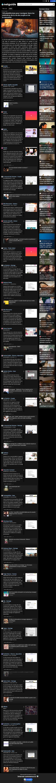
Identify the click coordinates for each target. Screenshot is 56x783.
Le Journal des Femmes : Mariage (12, 425)
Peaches (42, 161)
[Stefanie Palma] (31, 286)
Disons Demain (7, 328)
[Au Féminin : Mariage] (31, 269)
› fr (6, 67)
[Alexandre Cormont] (31, 473)
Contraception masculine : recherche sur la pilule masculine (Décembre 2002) (21, 742)
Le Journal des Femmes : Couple (12, 176)
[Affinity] (31, 710)
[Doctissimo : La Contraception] (31, 727)
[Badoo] (31, 132)
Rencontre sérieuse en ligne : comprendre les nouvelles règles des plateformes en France (46, 22)
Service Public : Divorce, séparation (13, 355)
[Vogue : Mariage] (31, 632)
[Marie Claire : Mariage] (31, 684)
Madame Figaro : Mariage (10, 548)
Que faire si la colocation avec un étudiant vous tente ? (47, 38)
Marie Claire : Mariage (9, 681)
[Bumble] (31, 69)
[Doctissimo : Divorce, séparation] (31, 657)
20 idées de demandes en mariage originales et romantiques (20, 620)
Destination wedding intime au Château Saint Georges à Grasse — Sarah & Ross (47, 54)
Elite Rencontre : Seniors (10, 204)
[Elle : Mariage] (31, 604)
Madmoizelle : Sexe (8, 751)
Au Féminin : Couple (9, 398)
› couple (9, 178)
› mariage (9, 427)
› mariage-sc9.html (10, 266)
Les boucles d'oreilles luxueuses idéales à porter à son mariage (22, 698)
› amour (8, 222)
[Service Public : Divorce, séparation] (31, 359)
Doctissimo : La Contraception (11, 724)
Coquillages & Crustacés (46, 406)
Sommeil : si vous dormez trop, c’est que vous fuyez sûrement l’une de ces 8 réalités (46, 165)
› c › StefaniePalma (9, 284)
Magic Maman (44, 129)
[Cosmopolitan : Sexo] (31, 499)
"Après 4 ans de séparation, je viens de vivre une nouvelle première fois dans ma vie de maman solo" (46, 213)
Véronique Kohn (7, 521)
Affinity (5, 706)
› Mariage (6, 602)
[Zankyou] (31, 456)
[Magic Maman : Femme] (31, 577)
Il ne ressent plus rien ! (14, 486)
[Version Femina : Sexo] (31, 374)
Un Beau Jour (44, 193)
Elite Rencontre (7, 309)
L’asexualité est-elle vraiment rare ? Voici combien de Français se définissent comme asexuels (46, 150)
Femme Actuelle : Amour (10, 221)
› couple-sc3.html (9, 400)
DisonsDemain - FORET (14, 346)
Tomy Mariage (44, 82)
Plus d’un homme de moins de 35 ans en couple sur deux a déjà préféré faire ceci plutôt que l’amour (46, 388)
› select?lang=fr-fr (9, 249)
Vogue (42, 97)
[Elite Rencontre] (31, 313)
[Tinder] (31, 115)
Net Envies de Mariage (44, 18)
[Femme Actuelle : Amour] (31, 224)
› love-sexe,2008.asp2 (10, 497)
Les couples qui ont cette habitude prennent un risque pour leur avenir (47, 372)
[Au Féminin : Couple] (31, 402)
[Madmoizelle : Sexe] (31, 754)
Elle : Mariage (7, 601)
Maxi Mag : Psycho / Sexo (44, 34)
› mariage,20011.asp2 (10, 682)
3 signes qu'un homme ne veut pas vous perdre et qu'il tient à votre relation (22, 195)
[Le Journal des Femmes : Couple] (31, 180)
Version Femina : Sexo (9, 371)
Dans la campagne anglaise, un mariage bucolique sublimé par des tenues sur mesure (46, 261)
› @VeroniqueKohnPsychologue (12, 522)
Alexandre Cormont (8, 470)
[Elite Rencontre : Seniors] (31, 207)
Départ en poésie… (13, 103)
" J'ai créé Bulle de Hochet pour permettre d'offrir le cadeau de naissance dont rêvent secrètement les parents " (46, 118)
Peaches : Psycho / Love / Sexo (44, 225)
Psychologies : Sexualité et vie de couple (44, 145)
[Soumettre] (53, 4)
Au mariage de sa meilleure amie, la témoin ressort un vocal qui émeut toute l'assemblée (22, 444)
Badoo (5, 129)
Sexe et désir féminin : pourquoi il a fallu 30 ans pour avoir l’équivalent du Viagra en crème (22, 768)
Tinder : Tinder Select (9, 248)
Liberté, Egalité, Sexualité (10, 85)
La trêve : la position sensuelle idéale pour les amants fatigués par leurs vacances (22, 513)
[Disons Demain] (31, 332)
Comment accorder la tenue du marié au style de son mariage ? (46, 308)
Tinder (5, 112)
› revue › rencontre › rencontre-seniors (14, 205)
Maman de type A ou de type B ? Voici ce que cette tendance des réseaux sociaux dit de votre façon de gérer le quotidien (47, 134)
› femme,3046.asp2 (10, 575)
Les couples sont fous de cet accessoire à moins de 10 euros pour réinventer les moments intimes (47, 325)
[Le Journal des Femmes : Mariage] (31, 429)
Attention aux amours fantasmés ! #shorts (19, 539)
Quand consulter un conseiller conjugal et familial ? (21, 672)
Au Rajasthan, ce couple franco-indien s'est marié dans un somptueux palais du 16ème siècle (22, 645)
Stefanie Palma (7, 282)
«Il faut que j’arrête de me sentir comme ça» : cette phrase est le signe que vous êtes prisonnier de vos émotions (47, 229)
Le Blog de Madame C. (44, 50)
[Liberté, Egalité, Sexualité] (31, 88)
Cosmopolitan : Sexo (9, 495)
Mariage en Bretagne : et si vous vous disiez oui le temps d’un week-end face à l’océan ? (47, 181)
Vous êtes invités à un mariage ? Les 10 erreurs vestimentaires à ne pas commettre (20, 565)
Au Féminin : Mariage (9, 265)
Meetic (5, 148)
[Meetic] (31, 151)
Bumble (5, 66)
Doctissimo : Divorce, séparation (12, 654)
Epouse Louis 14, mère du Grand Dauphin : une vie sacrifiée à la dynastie (47, 86)
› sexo (6, 372)
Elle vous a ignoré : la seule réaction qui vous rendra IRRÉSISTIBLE (22, 301)
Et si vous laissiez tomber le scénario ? (18, 167)
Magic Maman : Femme (10, 574)
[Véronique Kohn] (31, 524)
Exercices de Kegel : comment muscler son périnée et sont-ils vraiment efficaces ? (22, 240)
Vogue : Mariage (7, 628)
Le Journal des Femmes (44, 352)
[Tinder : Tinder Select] (31, 251)
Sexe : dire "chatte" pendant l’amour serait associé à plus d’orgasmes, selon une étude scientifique (22, 417)
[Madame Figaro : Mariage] (31, 552)
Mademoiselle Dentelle (44, 177)
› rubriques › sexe (10, 752)
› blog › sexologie (8, 86)
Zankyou (5, 453)
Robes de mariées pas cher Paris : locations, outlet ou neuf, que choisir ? (46, 245)
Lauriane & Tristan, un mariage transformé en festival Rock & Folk (46, 197)
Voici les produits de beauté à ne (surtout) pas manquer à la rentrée (22, 593)
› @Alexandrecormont (10, 471)
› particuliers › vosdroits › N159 (12, 357)
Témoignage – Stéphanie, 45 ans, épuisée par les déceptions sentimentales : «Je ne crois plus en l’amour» (21, 390)
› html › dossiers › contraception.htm (13, 725)
